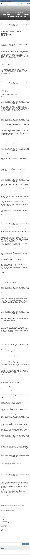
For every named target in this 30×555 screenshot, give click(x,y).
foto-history (3, 540)
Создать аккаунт (3, 1)
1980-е (9, 540)
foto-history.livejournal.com (6, 538)
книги (7, 540)
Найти (28, 3)
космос (6, 540)
